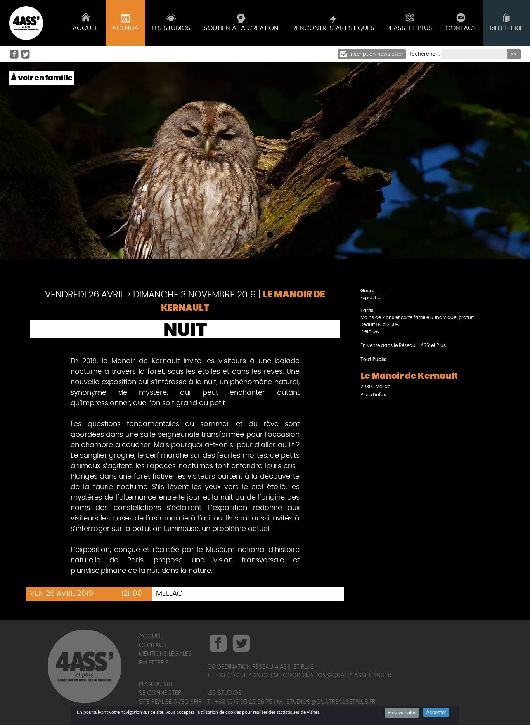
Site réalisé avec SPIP (170, 702)
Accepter (436, 712)
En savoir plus (402, 712)
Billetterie (153, 663)
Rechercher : (424, 54)
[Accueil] (26, 23)
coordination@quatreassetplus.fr (337, 675)
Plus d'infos (373, 394)
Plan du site (156, 684)
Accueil (151, 636)
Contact (153, 645)
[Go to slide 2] (269, 235)
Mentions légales (165, 654)
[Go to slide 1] (258, 235)
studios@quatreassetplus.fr (331, 702)
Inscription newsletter (377, 54)
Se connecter (160, 693)
